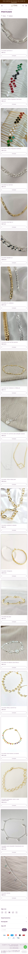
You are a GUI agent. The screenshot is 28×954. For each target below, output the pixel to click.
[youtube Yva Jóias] (9, 912)
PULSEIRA (6, 9)
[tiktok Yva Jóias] (13, 912)
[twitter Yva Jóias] (16, 912)
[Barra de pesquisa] (23, 5)
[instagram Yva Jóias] (2, 912)
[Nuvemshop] (14, 948)
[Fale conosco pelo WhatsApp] (25, 947)
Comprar (14, 55)
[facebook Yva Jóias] (6, 912)
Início (2, 9)
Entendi (24, 951)
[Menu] (2, 5)
